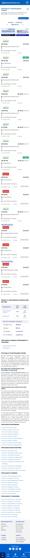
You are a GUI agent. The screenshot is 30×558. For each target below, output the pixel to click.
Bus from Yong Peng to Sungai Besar (12, 466)
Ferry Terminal (19, 528)
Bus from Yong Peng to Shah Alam (11, 459)
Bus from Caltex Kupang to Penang (11, 476)
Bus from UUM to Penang (9, 493)
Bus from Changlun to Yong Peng (11, 501)
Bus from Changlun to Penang (10, 478)
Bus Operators (19, 524)
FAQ (2, 528)
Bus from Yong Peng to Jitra (9, 451)
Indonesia (3, 539)
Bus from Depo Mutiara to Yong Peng (12, 503)
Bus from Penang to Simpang (10, 432)
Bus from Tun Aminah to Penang (11, 491)
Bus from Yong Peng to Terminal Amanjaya (14, 470)
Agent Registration (21, 539)
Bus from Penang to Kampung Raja (11, 443)
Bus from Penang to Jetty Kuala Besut (12, 438)
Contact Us (4, 526)
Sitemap (3, 530)
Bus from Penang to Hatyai (9, 436)
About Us (3, 524)
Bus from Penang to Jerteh (9, 427)
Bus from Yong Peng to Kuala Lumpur (12, 453)
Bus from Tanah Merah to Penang (11, 489)
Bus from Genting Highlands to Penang (12, 480)
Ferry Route (19, 530)
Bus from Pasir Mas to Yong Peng (11, 510)
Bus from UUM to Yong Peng (9, 516)
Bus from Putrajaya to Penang (10, 487)
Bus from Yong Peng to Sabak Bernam (12, 457)
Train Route (19, 532)
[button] (8, 32)
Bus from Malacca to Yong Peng (11, 508)
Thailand (3, 538)
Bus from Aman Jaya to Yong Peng (11, 499)
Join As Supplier (20, 541)
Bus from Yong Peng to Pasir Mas (11, 455)
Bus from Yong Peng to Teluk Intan (11, 468)
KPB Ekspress (6, 316)
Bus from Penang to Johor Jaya (10, 430)
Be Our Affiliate (20, 538)
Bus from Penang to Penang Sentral (11, 445)
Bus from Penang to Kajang (9, 440)
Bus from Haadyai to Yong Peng (10, 506)
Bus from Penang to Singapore (10, 434)
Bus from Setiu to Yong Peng (10, 514)
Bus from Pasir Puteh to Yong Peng (11, 512)
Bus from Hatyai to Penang (9, 485)
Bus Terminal (19, 526)
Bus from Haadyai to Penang (10, 482)
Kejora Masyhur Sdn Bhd (7, 311)
